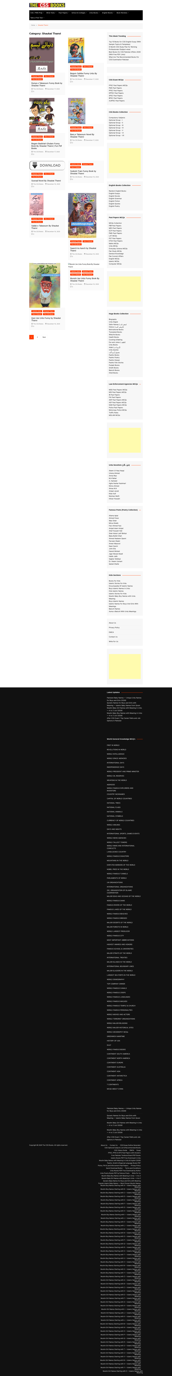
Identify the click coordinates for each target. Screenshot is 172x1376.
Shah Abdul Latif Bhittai (118, 533)
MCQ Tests (50, 13)
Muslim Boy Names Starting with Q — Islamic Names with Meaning (120, 1244)
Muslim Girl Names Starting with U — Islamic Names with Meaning (121, 1353)
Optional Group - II (116, 123)
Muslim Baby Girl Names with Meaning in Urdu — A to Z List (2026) (124, 709)
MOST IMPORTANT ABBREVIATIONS (120, 940)
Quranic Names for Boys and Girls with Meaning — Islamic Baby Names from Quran (123, 704)
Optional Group (115, 125)
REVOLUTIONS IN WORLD (116, 750)
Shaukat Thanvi (37, 76)
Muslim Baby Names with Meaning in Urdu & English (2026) (120, 1160)
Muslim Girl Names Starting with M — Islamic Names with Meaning (120, 1324)
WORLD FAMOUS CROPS (116, 993)
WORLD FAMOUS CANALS (117, 988)
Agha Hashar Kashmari (117, 483)
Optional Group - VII (116, 135)
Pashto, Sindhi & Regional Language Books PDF (124, 1163)
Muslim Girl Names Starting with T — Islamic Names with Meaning (121, 1350)
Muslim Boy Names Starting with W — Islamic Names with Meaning (120, 1266)
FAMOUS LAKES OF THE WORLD (119, 909)
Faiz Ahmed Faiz (115, 526)
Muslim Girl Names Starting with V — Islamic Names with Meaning (121, 1357)
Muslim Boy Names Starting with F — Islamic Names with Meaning (121, 1204)
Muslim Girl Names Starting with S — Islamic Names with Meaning (121, 1346)
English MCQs (114, 259)
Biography (113, 319)
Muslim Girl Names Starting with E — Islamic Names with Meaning (121, 1295)
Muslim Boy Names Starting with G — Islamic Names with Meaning (120, 1208)
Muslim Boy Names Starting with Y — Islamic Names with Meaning (121, 1273)
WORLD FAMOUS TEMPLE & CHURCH (121, 1006)
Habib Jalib (113, 556)
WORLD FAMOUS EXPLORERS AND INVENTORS (120, 789)
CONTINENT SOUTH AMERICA (118, 1054)
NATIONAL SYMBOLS (115, 816)
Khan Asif (112, 494)
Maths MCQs (114, 243)
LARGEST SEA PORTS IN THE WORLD (121, 975)
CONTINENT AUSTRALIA (116, 1067)
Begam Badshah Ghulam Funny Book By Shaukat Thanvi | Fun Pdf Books (46, 145)
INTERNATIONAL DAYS (115, 763)
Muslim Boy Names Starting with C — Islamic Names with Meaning (120, 1193)
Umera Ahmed (114, 473)
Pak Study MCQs (115, 251)
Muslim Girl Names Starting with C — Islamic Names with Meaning (121, 1288)
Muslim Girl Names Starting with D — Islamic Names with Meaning (121, 1291)
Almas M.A (113, 488)
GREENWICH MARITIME (116, 1036)
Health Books (114, 337)
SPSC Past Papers (116, 96)
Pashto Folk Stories (116, 363)
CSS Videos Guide (120, 1150)
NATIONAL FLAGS (113, 807)
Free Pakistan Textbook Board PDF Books (126, 1155)
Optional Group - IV (116, 128)
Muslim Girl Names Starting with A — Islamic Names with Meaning (121, 1280)
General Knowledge (116, 254)
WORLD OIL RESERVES (115, 776)
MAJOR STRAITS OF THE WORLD (119, 953)
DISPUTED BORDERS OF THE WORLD (121, 865)
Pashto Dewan (114, 360)
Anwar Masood (114, 544)
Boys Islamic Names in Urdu (119, 588)
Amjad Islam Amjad (116, 528)
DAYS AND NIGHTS (114, 829)
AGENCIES (111, 785)
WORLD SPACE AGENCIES (117, 758)
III (122, 125)
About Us (112, 623)
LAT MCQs (113, 236)
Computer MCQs (115, 264)
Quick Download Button (114, 1168)
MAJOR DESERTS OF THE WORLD (120, 923)
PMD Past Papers (115, 233)
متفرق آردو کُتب (114, 352)
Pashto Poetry (114, 357)
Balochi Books (114, 370)
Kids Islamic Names (116, 591)
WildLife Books (114, 335)
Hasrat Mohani (114, 551)
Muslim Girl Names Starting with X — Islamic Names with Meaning (121, 1364)
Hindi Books (113, 373)
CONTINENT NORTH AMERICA (118, 1058)
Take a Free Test (36, 18)
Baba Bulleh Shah (115, 536)
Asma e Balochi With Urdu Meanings (122, 611)
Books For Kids (114, 581)
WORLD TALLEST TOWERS (117, 842)
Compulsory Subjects (117, 118)
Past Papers (63, 13)
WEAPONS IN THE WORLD (117, 780)
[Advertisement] (125, 160)
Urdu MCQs (113, 246)
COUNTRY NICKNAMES (116, 794)
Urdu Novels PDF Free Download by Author (125, 1170)
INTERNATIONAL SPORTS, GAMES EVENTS (123, 834)
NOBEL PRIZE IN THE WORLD (118, 869)
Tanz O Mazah (49, 76)
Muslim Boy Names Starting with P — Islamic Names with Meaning (121, 1240)
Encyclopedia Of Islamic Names (121, 586)
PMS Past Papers (115, 88)
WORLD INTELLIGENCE (115, 754)
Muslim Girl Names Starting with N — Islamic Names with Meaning (121, 1328)
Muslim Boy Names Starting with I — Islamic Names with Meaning (121, 1215)
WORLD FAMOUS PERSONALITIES (119, 1010)
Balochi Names (114, 609)
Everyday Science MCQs (118, 249)
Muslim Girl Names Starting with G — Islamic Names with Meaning (121, 1302)
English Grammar (115, 198)
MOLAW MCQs (114, 415)
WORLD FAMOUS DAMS (116, 901)
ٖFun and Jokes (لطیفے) (117, 342)
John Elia (112, 549)
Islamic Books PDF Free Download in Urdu (126, 1158)
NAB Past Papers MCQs (118, 405)
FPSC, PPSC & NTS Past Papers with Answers (124, 1153)
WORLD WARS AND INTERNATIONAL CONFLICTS (121, 847)
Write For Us (113, 641)
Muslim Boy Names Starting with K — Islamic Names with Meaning (121, 1222)
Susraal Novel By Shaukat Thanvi (46, 181)
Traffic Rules (113, 413)
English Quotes (114, 204)
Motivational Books (116, 330)
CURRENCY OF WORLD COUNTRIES (120, 820)
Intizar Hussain (114, 499)
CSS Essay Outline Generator (130, 1145)
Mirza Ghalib (113, 523)
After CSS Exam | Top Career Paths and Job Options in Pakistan (123, 719)
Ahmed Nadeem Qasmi (117, 538)
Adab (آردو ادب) (114, 347)
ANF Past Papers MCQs (118, 400)
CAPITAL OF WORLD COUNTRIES (119, 799)
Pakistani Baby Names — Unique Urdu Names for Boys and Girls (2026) (124, 699)
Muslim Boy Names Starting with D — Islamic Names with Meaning (120, 1197)
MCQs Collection (115, 223)
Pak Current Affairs (116, 256)
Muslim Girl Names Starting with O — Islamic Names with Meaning (121, 1332)
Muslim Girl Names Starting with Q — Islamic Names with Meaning (121, 1339)
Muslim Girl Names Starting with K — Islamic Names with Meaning (121, 1317)
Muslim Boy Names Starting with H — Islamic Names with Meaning (120, 1211)
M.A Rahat (113, 478)
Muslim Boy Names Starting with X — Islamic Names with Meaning (121, 1270)
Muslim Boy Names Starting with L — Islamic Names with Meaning (121, 1226)
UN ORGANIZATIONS (115, 882)
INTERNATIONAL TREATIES (117, 958)
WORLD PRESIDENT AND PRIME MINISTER (123, 771)
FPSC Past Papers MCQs (118, 85)
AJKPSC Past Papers (117, 101)
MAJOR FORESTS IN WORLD (117, 927)
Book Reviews (122, 13)
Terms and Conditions (133, 1168)
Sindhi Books (114, 368)
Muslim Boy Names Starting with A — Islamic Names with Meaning (121, 1186)
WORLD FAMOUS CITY (115, 936)
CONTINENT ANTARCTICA (117, 1076)
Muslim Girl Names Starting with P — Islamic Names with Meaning (121, 1335)
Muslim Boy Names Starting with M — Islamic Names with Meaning (120, 1230)
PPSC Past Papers (116, 91)
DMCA (111, 632)
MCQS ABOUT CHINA (115, 1089)
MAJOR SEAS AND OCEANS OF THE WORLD (124, 896)
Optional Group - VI (116, 133)
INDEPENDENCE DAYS (115, 767)
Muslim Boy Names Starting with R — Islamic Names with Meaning (121, 1248)
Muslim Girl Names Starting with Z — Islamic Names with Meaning (123, 1372)
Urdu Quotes (113, 350)
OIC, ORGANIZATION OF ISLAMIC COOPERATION (119, 891)
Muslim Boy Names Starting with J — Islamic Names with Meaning (121, 1219)
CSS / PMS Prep (36, 13)
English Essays (114, 193)
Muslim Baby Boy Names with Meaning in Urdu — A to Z (121, 1176)
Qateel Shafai (114, 564)
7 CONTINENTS (113, 1084)
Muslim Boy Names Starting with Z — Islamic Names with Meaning (121, 1277)
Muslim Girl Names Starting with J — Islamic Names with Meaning (121, 1313)
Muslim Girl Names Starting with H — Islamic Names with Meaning (121, 1306)
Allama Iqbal (113, 516)
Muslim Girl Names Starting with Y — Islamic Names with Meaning (121, 1368)
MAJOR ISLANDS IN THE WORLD (119, 962)
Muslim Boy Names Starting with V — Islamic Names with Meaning (121, 1262)
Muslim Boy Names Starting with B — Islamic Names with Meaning (121, 1190)
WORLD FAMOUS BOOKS (116, 1049)
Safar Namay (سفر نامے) (118, 324)
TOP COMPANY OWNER (116, 984)
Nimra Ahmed (114, 486)
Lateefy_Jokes (75, 164)
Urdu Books (93, 13)
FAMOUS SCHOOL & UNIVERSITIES (120, 949)
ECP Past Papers (115, 231)
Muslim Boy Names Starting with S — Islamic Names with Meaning (121, 1251)
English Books (107, 13)
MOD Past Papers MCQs (118, 390)
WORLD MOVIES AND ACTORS (118, 1014)
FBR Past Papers (115, 226)
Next (44, 337)
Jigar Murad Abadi (116, 554)
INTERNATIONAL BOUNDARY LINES (120, 966)
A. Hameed (113, 481)
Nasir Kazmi (113, 546)
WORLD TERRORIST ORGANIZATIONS (121, 1019)
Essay (139, 1150)
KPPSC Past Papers (116, 93)
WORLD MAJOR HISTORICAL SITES (120, 1028)
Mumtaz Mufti (114, 496)
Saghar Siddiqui (115, 559)
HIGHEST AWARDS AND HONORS (119, 944)
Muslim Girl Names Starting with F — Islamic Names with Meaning (121, 1299)
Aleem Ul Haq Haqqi (116, 471)
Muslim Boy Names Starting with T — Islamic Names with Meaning (121, 1255)
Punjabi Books (114, 365)
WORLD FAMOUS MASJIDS (117, 1001)
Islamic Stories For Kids (118, 583)
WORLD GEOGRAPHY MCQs (117, 1032)
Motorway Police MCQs (118, 410)
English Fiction (114, 201)
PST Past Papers (115, 238)
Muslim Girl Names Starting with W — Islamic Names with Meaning (120, 1361)
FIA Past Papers (115, 397)
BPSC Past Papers (116, 98)
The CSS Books (37, 79)
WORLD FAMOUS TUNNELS (117, 874)
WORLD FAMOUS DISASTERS (118, 856)
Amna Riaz (113, 476)
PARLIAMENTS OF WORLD (117, 878)
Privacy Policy (114, 628)
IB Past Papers (114, 395)
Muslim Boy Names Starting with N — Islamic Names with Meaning (120, 1233)
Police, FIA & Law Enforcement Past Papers (113, 1165)
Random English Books (117, 191)
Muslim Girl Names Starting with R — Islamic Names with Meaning (121, 1342)
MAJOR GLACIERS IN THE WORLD (120, 971)
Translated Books (115, 332)
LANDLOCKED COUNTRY (116, 852)
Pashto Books (114, 355)
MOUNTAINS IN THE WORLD (117, 861)
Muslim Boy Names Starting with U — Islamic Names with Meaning (120, 1259)
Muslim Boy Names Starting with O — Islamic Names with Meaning (120, 1237)
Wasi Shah (113, 521)
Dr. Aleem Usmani (115, 561)
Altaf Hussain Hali (115, 531)
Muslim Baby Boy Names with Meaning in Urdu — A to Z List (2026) (124, 714)
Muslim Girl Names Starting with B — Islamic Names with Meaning (121, 1284)
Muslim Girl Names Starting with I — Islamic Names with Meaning (121, 1310)
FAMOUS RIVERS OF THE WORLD (119, 905)
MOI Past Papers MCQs (117, 392)
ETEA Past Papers (115, 241)
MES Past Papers (115, 228)
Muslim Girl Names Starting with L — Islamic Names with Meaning (121, 1321)
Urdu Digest (113, 322)
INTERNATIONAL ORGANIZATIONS (120, 887)
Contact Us (113, 637)
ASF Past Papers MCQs (117, 402)
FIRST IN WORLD (113, 745)
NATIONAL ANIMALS (114, 812)
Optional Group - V (116, 130)
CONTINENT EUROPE (115, 1063)
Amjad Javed (114, 491)
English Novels (114, 196)
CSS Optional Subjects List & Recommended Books (123, 1148)
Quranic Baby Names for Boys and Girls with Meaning (122, 1181)
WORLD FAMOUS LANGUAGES (118, 997)
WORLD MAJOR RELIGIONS (117, 1023)
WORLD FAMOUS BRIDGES (117, 918)
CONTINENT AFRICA (114, 1080)
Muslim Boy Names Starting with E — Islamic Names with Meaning (121, 1200)
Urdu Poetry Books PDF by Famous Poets (114, 1173)
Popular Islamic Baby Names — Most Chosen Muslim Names (119, 1183)
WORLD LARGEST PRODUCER (118, 931)
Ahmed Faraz (114, 518)
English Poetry (114, 206)
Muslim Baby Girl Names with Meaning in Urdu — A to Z (121, 1178)
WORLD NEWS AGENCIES (116, 838)
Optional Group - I (116, 120)
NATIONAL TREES (113, 803)
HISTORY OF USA (113, 1041)
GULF (109, 1045)
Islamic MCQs (114, 261)
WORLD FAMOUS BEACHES (117, 914)
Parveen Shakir (114, 541)
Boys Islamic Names (116, 601)
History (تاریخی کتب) (116, 327)
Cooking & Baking (115, 340)
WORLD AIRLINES (113, 825)
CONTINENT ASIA (113, 1071)
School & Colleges (78, 13)
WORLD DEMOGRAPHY (115, 979)
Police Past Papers (116, 408)
